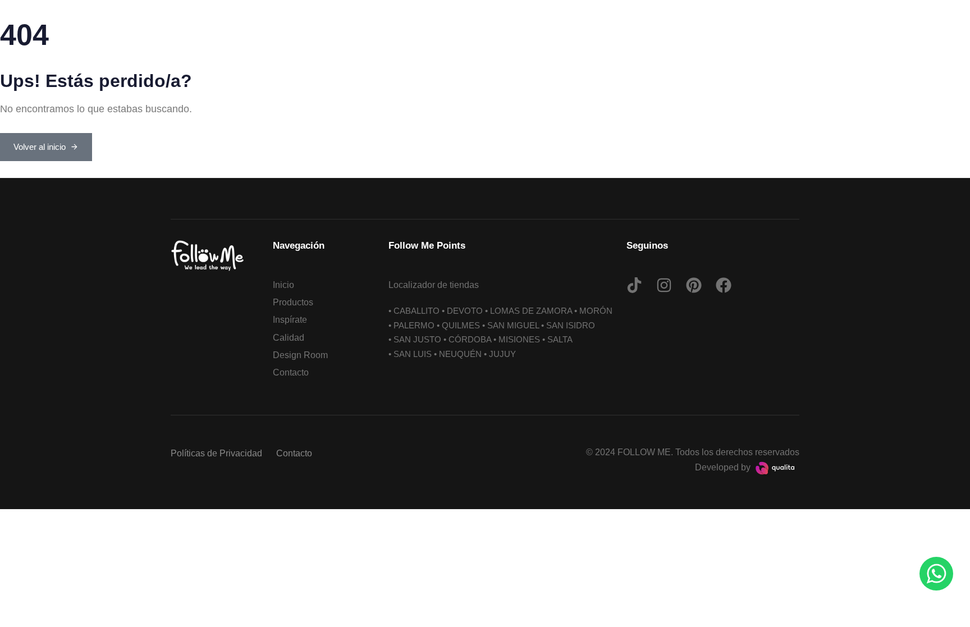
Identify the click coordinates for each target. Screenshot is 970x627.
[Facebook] (723, 285)
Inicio (283, 285)
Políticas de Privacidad (216, 453)
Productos (293, 302)
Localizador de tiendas (433, 285)
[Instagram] (664, 285)
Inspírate (290, 319)
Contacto (291, 372)
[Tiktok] (634, 285)
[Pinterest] (694, 285)
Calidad (288, 337)
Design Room (300, 355)
